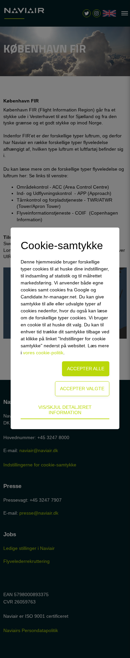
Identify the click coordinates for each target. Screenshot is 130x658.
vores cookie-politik (43, 352)
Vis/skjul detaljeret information (65, 410)
